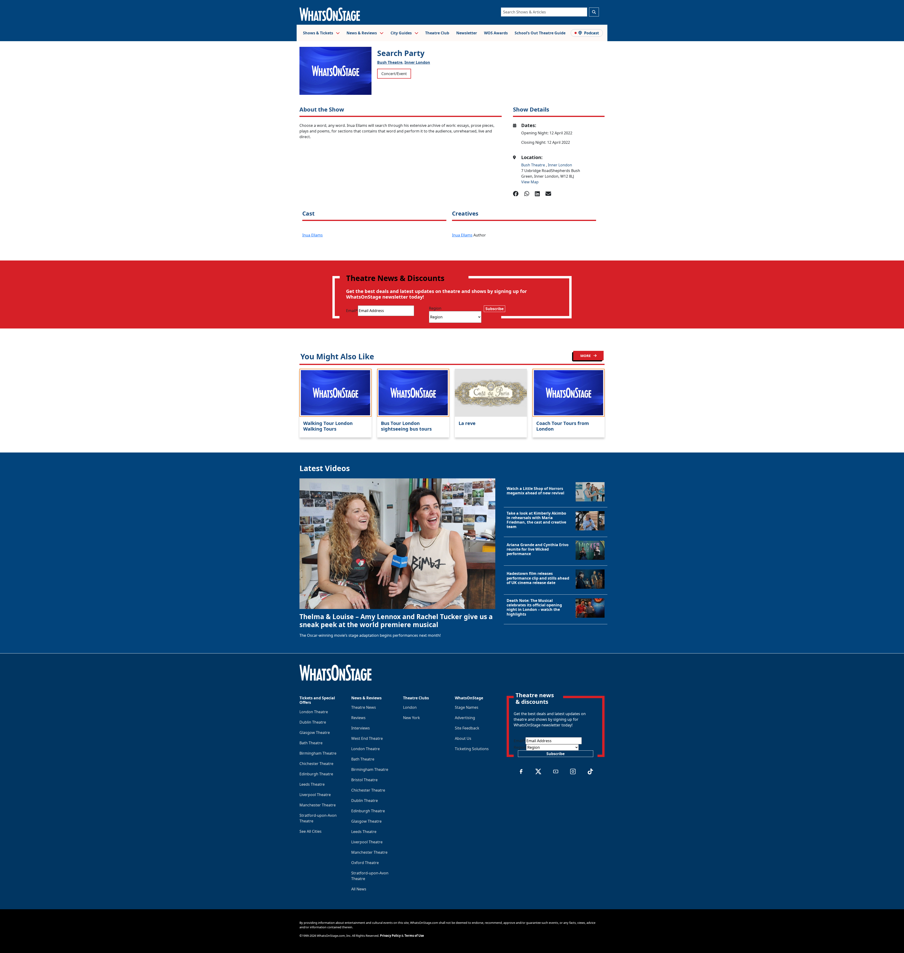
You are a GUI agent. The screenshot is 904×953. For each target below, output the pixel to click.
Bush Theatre (533, 165)
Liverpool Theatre (315, 794)
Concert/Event (394, 73)
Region (435, 308)
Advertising (465, 717)
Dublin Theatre (312, 722)
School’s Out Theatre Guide (540, 33)
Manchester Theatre (317, 805)
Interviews (360, 728)
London (410, 707)
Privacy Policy (390, 935)
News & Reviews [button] (362, 33)
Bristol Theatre (364, 779)
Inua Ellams (312, 235)
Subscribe (494, 308)
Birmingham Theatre (317, 753)
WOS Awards (496, 33)
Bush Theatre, (390, 62)
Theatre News (363, 707)
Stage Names (466, 707)
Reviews (358, 717)
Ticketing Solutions (472, 748)
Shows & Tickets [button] (318, 33)
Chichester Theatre (316, 763)
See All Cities (310, 831)
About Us (463, 738)
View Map (530, 181)
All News (358, 889)
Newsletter (466, 33)
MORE (586, 355)
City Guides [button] (402, 33)
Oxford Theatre (365, 862)
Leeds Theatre (312, 784)
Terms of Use (414, 935)
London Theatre (313, 711)
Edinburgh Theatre (316, 774)
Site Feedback (467, 728)
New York (411, 717)
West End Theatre (367, 738)
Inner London (417, 62)
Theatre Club (437, 33)
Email (352, 310)
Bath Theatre (311, 742)
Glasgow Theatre (314, 732)
